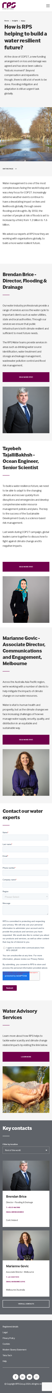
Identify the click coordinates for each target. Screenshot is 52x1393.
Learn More (26, 1057)
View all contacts (26, 1304)
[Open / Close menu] (48, 5)
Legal (5, 1332)
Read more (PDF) (26, 377)
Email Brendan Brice (15, 1212)
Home (6, 21)
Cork (8, 1220)
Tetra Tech (7, 1355)
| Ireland (14, 1220)
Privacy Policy (9, 1338)
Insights (15, 21)
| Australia (20, 1289)
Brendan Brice (16, 1196)
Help (5, 1361)
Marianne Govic (17, 1266)
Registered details (10, 1326)
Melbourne (11, 1289)
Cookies (6, 1343)
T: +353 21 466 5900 (13, 1207)
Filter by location (10, 1144)
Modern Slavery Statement (14, 1349)
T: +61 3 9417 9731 (12, 1277)
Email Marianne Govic (15, 1281)
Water (23, 21)
